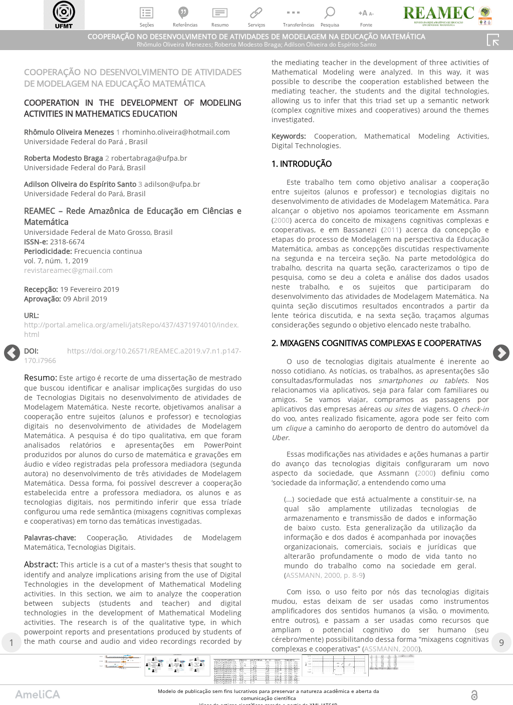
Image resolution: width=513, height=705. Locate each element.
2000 (282, 220)
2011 (391, 229)
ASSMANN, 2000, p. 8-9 (324, 575)
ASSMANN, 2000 (391, 648)
